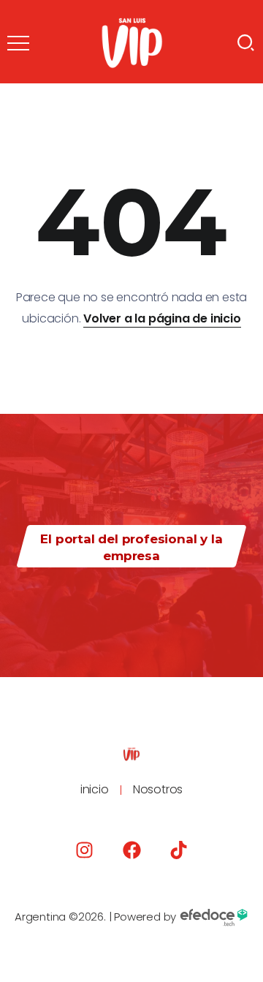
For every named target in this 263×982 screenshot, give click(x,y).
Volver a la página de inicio (161, 318)
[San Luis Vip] (132, 42)
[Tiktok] (179, 850)
